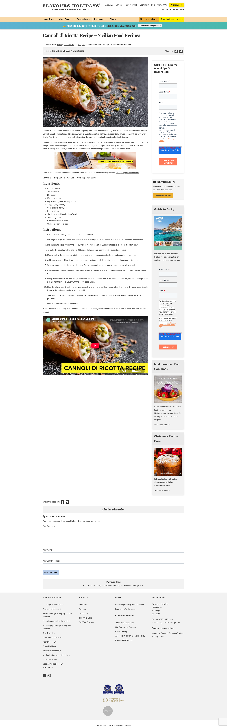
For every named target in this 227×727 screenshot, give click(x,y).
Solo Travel (49, 19)
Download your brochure (172, 19)
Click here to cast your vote (150, 25)
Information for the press (125, 609)
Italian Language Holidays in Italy (56, 621)
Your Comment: (49, 526)
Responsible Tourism (124, 640)
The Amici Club (130, 5)
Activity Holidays (50, 642)
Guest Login (176, 5)
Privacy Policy (121, 631)
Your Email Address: (51, 561)
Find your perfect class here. (127, 173)
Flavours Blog (70, 45)
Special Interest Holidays (53, 664)
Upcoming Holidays (148, 19)
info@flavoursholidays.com (168, 623)
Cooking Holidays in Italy (53, 605)
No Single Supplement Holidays (56, 655)
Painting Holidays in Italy (53, 609)
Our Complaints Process (125, 627)
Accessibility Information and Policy (130, 636)
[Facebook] (44, 675)
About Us (109, 5)
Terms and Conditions (124, 623)
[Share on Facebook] (176, 52)
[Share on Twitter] (181, 52)
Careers (119, 5)
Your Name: (47, 550)
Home (59, 45)
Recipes (81, 45)
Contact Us (162, 5)
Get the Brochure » (163, 196)
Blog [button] (112, 19)
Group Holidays (49, 646)
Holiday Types (64, 19)
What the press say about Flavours (129, 605)
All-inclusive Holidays (52, 651)
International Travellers (52, 638)
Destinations (82, 19)
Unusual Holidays (50, 660)
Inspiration (98, 19)
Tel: (172, 10)
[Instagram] (49, 675)
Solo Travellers (49, 633)
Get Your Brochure (147, 5)
